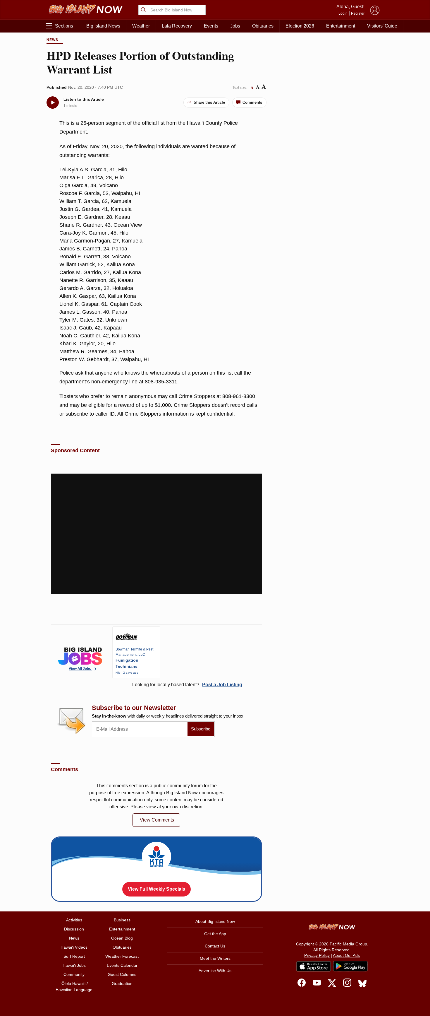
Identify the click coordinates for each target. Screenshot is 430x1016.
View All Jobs (80, 669)
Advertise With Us (215, 970)
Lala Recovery (177, 25)
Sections (64, 25)
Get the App (215, 933)
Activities (74, 920)
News (52, 40)
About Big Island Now (215, 921)
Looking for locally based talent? (187, 684)
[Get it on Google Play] (350, 966)
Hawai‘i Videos (74, 947)
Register (357, 13)
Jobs (235, 25)
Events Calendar (122, 965)
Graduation (122, 983)
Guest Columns (122, 974)
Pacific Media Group (348, 944)
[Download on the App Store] (313, 966)
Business (122, 920)
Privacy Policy (317, 955)
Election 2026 (299, 25)
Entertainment (340, 25)
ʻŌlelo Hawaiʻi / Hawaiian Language (74, 986)
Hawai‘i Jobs (74, 965)
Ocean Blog (122, 938)
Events (211, 25)
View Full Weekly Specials (156, 889)
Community (74, 974)
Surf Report (74, 956)
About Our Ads (346, 955)
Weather (141, 25)
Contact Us (215, 946)
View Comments (157, 819)
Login (343, 13)
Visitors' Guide (382, 25)
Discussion (74, 929)
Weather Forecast (122, 956)
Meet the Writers (215, 958)
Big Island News (103, 25)
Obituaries (263, 25)
